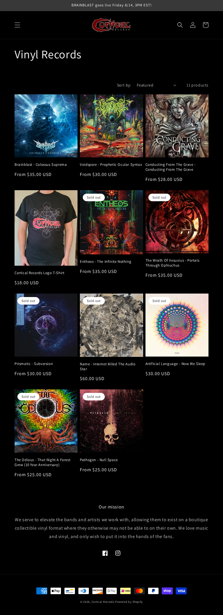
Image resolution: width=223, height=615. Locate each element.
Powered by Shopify (129, 602)
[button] (17, 25)
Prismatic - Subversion (34, 364)
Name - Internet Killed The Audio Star (107, 366)
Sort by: (124, 85)
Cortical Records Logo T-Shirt (39, 273)
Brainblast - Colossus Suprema (41, 164)
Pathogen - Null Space (99, 460)
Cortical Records (102, 602)
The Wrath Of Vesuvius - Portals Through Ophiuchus (172, 263)
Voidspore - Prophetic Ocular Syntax (111, 164)
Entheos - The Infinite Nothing (105, 261)
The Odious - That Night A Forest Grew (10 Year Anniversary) (42, 462)
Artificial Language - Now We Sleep (175, 364)
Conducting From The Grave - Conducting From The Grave (170, 167)
